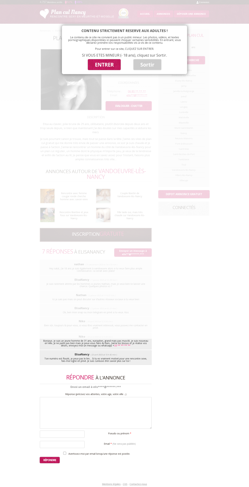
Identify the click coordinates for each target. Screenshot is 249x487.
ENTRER (104, 64)
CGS (125, 484)
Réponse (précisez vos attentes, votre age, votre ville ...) (95, 394)
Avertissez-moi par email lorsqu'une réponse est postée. (99, 453)
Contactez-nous (138, 484)
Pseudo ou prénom (119, 433)
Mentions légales (111, 484)
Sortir (147, 64)
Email (120, 443)
